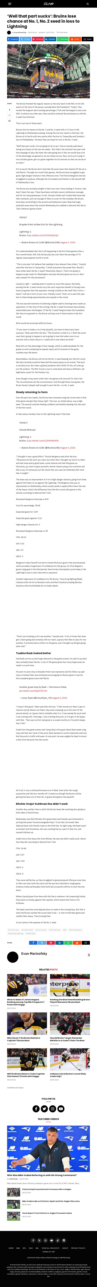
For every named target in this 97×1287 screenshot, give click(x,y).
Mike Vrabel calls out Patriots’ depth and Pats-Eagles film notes (51, 1201)
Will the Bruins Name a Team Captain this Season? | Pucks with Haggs (26, 1075)
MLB (31, 1248)
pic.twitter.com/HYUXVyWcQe (43, 235)
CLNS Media (13, 1179)
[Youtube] (60, 1108)
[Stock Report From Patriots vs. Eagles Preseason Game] (13, 1216)
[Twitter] (9, 115)
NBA (18, 1248)
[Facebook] (9, 109)
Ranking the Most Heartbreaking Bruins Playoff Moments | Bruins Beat (70, 1001)
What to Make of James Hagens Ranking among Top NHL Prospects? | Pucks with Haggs (25, 1002)
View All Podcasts (50, 1248)
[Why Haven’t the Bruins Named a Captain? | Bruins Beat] (27, 1023)
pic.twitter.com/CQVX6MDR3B (44, 440)
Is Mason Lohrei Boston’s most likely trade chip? (68, 1075)
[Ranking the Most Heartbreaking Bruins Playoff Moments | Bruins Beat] (70, 985)
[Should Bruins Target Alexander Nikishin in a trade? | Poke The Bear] (70, 1023)
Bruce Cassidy (41, 930)
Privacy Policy (78, 1248)
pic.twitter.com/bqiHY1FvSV (33, 690)
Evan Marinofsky (20, 33)
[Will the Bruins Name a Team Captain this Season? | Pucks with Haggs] (27, 1059)
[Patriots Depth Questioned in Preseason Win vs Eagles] (13, 1192)
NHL (64, 930)
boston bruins (13, 930)
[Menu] (9, 3)
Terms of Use (48, 1252)
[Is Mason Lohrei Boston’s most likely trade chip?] (70, 1059)
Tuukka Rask (30, 934)
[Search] (87, 3)
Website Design (52, 1258)
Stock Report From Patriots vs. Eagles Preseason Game (47, 1213)
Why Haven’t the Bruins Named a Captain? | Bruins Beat (23, 1039)
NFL (24, 1248)
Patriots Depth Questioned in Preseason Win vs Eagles (46, 1189)
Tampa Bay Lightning (15, 934)
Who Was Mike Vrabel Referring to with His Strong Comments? (42, 1175)
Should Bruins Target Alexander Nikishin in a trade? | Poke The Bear (67, 1039)
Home (11, 1248)
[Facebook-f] (36, 1108)
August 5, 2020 (67, 242)
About (65, 1248)
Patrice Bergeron (75, 930)
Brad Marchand (27, 930)
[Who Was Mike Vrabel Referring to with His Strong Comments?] (48, 1149)
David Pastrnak (54, 930)
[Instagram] (52, 1108)
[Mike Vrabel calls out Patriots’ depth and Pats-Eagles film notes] (13, 1204)
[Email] (9, 120)
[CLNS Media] (48, 4)
